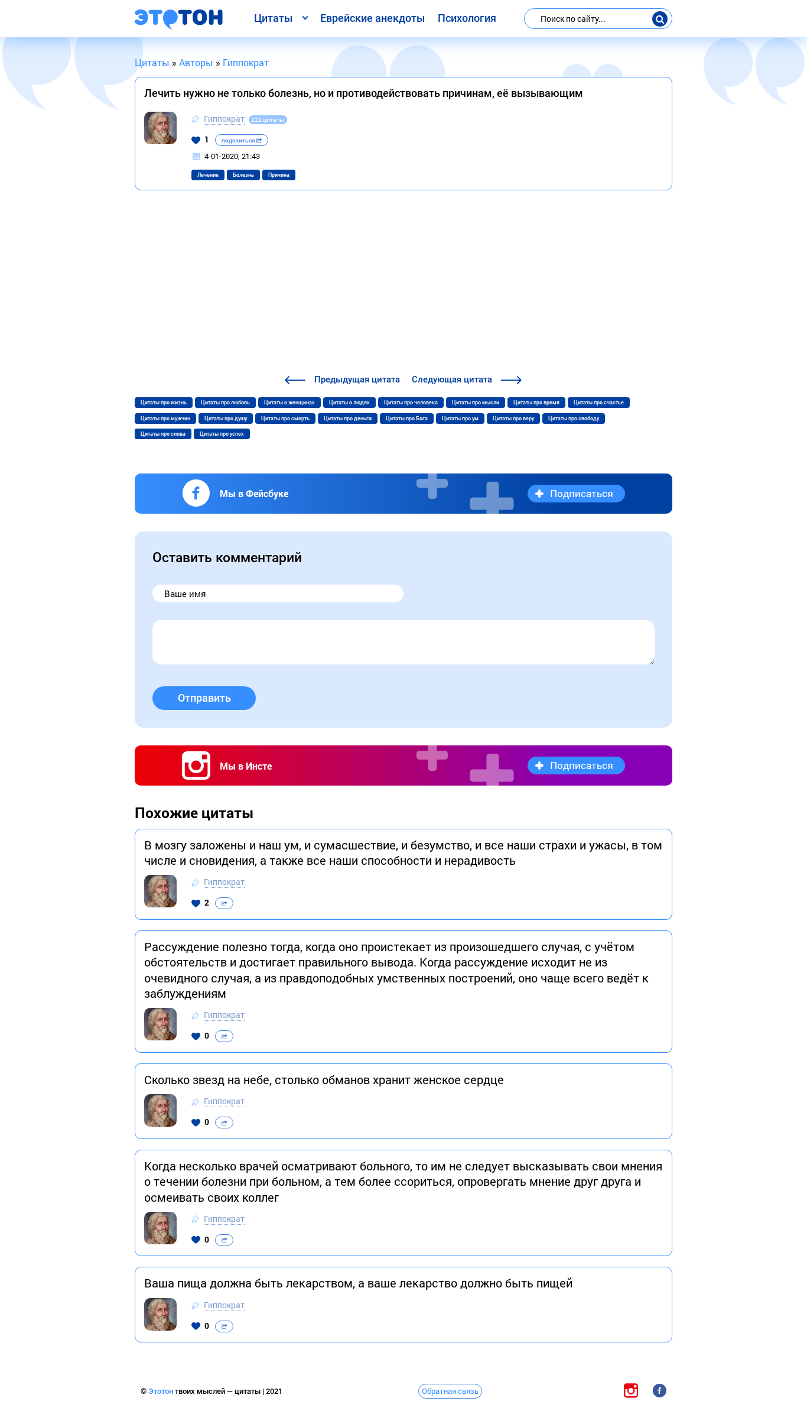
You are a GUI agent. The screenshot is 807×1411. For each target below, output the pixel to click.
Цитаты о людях (349, 403)
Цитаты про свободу (573, 418)
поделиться (239, 140)
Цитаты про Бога (407, 418)
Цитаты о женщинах (289, 403)
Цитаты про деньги (348, 418)
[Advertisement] (403, 283)
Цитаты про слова (163, 434)
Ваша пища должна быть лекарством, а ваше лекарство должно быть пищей (358, 1282)
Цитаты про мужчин (165, 418)
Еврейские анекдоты (372, 18)
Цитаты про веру (513, 418)
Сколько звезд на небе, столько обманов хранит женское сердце (324, 1079)
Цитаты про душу (225, 418)
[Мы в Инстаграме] (631, 1391)
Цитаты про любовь (225, 403)
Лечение (208, 175)
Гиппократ (224, 118)
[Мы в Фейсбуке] (659, 1391)
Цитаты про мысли (475, 403)
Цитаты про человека (411, 403)
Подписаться (581, 493)
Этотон (161, 1391)
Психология (467, 18)
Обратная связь (450, 1391)
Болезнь (243, 175)
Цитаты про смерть (285, 418)
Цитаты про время (536, 403)
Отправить (204, 698)
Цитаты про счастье (599, 403)
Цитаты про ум (460, 418)
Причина (278, 175)
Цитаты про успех (222, 434)
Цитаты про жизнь (164, 403)
